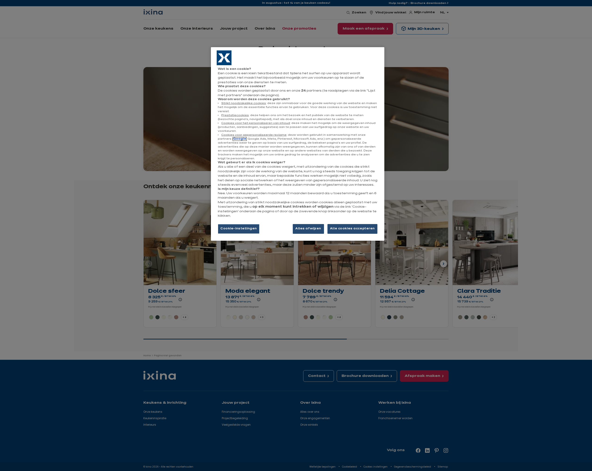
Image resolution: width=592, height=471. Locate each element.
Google (239, 139)
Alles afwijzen (308, 228)
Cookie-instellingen (238, 228)
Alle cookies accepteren (352, 228)
